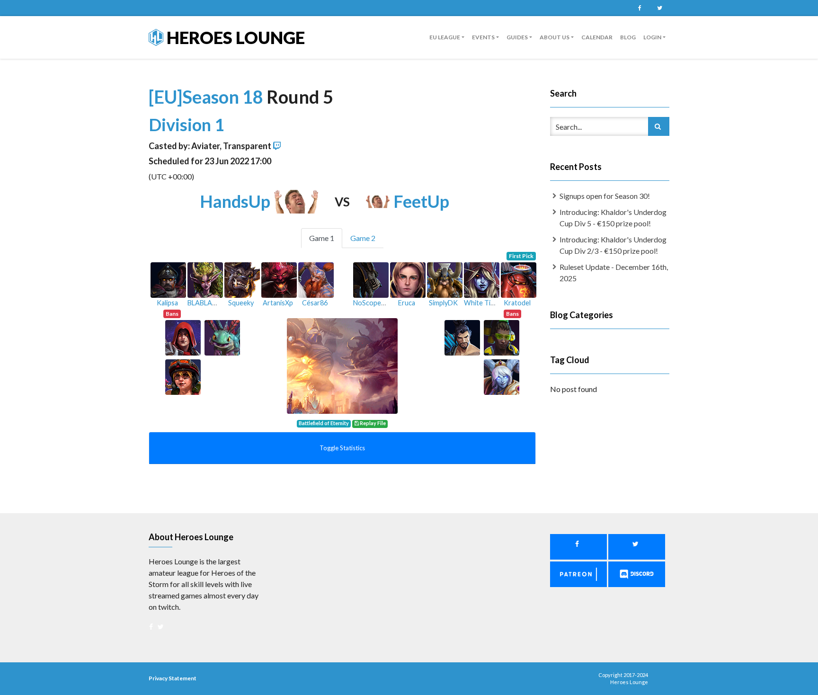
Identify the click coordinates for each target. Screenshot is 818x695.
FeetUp (421, 201)
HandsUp (235, 201)
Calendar (597, 37)
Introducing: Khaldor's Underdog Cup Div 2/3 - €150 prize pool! (613, 245)
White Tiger (482, 303)
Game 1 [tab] (321, 237)
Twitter (659, 8)
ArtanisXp (278, 303)
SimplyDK (443, 303)
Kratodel (517, 303)
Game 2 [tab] (362, 237)
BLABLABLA (205, 303)
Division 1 (186, 124)
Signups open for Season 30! (605, 195)
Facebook (639, 8)
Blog (628, 37)
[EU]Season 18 (208, 96)
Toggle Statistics (342, 448)
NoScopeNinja (374, 303)
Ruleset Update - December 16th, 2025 (614, 272)
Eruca (406, 303)
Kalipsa (167, 303)
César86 (315, 303)
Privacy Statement (172, 678)
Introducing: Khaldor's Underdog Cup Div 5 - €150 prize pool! (613, 217)
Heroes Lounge (234, 37)
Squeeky (241, 303)
